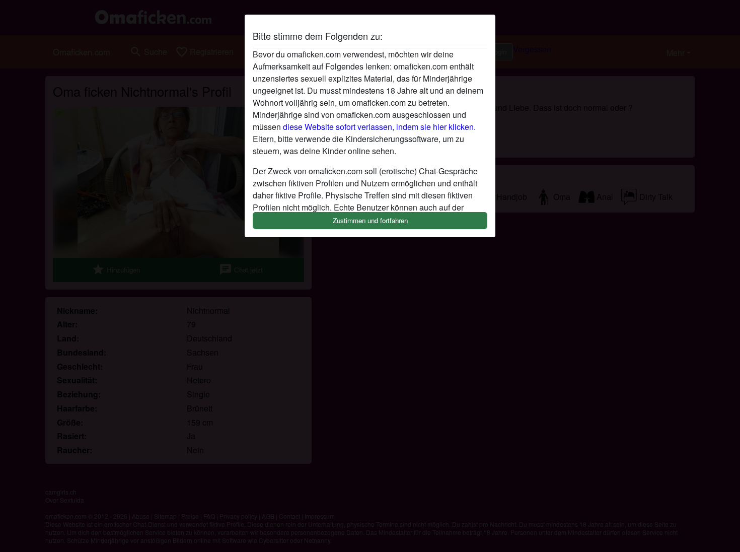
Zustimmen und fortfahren (370, 220)
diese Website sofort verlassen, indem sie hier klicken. (379, 126)
